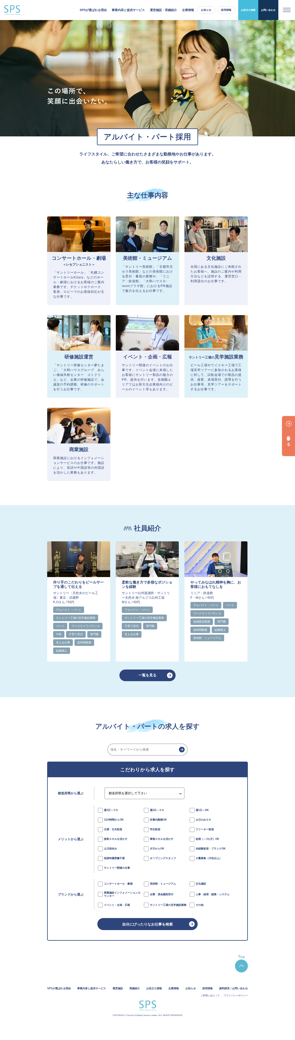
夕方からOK (157, 848)
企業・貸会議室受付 (161, 894)
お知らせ (206, 9)
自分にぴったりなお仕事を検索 (147, 924)
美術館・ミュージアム (163, 883)
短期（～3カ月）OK (207, 838)
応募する (289, 439)
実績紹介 (134, 988)
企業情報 (188, 10)
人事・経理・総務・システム (213, 894)
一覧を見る (147, 675)
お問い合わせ (268, 10)
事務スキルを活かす (161, 838)
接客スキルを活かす (115, 838)
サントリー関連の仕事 (117, 867)
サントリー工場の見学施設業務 (168, 904)
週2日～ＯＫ (157, 810)
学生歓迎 (155, 829)
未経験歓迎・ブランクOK (211, 848)
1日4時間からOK (114, 819)
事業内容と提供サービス (91, 988)
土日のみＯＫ (203, 819)
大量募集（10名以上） (209, 858)
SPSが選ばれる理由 (93, 10)
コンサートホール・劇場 (118, 883)
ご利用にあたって (210, 995)
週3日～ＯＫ (111, 810)
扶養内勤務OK (158, 819)
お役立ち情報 (248, 10)
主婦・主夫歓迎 (113, 829)
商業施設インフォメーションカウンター (122, 894)
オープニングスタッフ (163, 858)
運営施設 (118, 988)
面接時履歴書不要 (114, 858)
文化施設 (201, 883)
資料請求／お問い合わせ (233, 988)
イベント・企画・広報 (117, 904)
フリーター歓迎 (205, 829)
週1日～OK (202, 810)
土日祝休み (110, 848)
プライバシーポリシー (236, 995)
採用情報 (226, 9)
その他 (199, 904)
